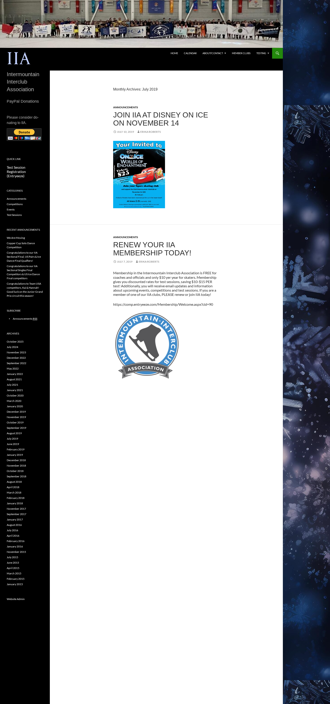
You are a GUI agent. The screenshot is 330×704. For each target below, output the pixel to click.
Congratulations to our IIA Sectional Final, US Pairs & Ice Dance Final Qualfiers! (24, 256)
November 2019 (16, 417)
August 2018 (14, 481)
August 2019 (14, 433)
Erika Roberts (150, 131)
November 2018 (16, 465)
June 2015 (13, 562)
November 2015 (16, 551)
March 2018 (14, 492)
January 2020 (15, 406)
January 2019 (15, 454)
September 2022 (16, 363)
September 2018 (16, 476)
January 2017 (15, 519)
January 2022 (15, 374)
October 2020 (15, 395)
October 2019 (15, 422)
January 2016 (15, 546)
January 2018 (15, 503)
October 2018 (15, 471)
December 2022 (16, 357)
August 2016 (14, 525)
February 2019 (15, 449)
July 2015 (12, 557)
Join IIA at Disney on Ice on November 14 (160, 119)
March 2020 (14, 401)
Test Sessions (14, 215)
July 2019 (12, 438)
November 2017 (16, 508)
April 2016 (13, 535)
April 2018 (13, 487)
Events (11, 209)
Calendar (190, 53)
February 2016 (15, 541)
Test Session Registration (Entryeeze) (16, 171)
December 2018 (16, 460)
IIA (19, 59)
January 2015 (15, 584)
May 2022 (13, 368)
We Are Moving (16, 237)
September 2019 (16, 427)
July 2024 (12, 347)
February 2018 (15, 498)
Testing (261, 53)
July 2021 (12, 384)
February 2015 (15, 578)
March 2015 (14, 573)
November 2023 (16, 352)
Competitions (15, 204)
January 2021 (15, 390)
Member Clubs (241, 53)
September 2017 (16, 514)
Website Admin (16, 599)
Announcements (125, 107)
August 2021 (14, 379)
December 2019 (16, 411)
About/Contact (212, 53)
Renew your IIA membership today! (152, 249)
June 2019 (13, 444)
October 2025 (15, 341)
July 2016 (12, 530)
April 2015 (13, 568)
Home (174, 53)
